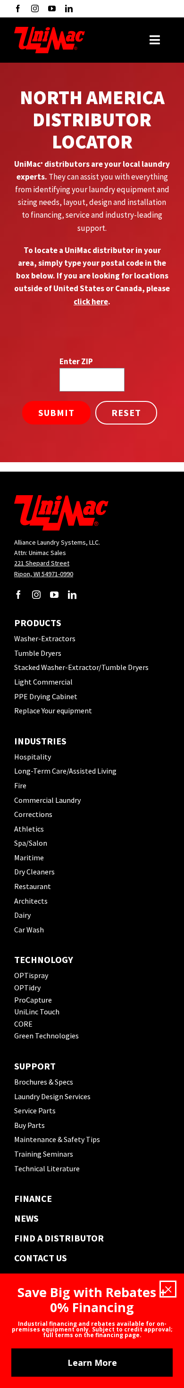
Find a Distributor (59, 1238)
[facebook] (18, 8)
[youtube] (52, 8)
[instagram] (35, 8)
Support (35, 1066)
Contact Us (40, 1258)
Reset (126, 412)
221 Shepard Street (41, 563)
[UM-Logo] (49, 30)
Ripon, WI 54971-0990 (43, 574)
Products (37, 623)
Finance (33, 1198)
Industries (40, 741)
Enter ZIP (76, 361)
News (26, 1218)
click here (91, 301)
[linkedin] (69, 8)
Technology (43, 959)
